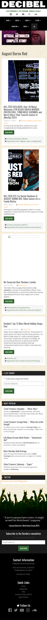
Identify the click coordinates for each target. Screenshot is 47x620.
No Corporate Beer (23, 308)
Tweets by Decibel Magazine (14, 481)
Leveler (29, 310)
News (8, 20)
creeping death (36, 141)
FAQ (23, 592)
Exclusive (10, 139)
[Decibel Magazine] (23, 4)
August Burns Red (13, 141)
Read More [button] (9, 132)
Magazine (15, 26)
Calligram (22, 141)
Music (17, 20)
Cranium (22, 361)
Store (37, 20)
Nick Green (22, 285)
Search (35, 29)
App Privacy (23, 597)
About (25, 26)
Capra (28, 141)
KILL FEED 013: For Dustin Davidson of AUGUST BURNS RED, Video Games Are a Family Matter (22, 198)
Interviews (17, 139)
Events (27, 20)
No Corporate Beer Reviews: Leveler (20, 282)
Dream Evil (29, 361)
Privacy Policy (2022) (23, 594)
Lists (15, 358)
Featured (10, 358)
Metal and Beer (12, 308)
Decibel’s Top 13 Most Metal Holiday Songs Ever (23, 325)
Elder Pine (22, 310)
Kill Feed (24, 139)
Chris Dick (26, 329)
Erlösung (37, 361)
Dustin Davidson (24, 227)
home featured (36, 227)
